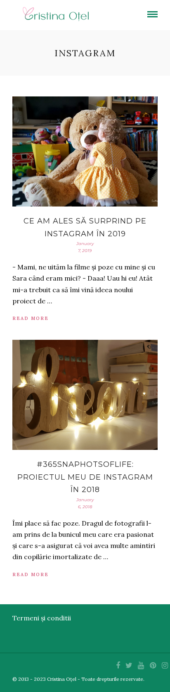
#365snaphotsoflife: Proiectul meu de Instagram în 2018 (85, 477)
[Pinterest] (152, 665)
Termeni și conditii (41, 618)
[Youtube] (140, 665)
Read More (30, 318)
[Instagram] (164, 665)
